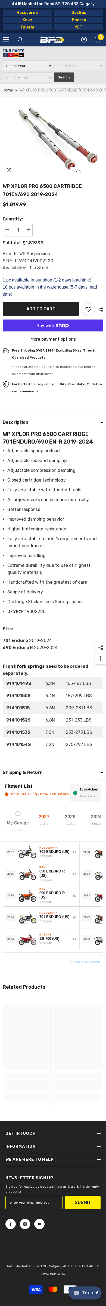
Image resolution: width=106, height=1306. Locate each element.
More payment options (53, 339)
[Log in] (84, 39)
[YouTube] (39, 1224)
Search (64, 77)
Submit (83, 1202)
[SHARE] (99, 309)
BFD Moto (57, 1274)
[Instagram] (25, 1224)
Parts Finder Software (87, 961)
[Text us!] (85, 1293)
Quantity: (13, 219)
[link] (27, 1085)
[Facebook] (10, 1224)
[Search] (20, 40)
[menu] (6, 39)
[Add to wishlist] (88, 309)
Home (8, 90)
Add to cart (40, 308)
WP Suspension (34, 253)
